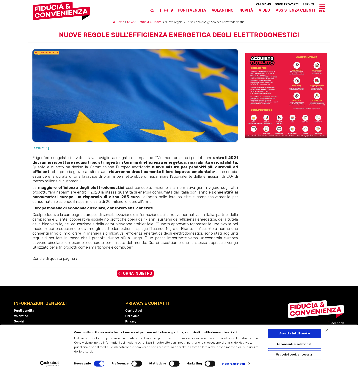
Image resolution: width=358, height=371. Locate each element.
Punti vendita (192, 10)
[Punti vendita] (171, 10)
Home (120, 22)
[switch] (136, 364)
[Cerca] (154, 12)
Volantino (222, 10)
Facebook (336, 323)
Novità (246, 10)
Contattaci (133, 310)
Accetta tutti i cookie (294, 333)
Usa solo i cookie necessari (294, 354)
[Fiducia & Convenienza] (61, 12)
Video (264, 10)
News (131, 22)
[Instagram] (166, 10)
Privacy (130, 321)
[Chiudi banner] (327, 330)
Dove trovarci (287, 4)
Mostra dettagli (233, 363)
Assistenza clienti (295, 10)
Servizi (308, 4)
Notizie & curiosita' (150, 22)
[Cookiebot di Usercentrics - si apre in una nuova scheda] (49, 364)
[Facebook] (160, 10)
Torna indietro (136, 273)
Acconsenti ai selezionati (294, 344)
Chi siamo (263, 4)
